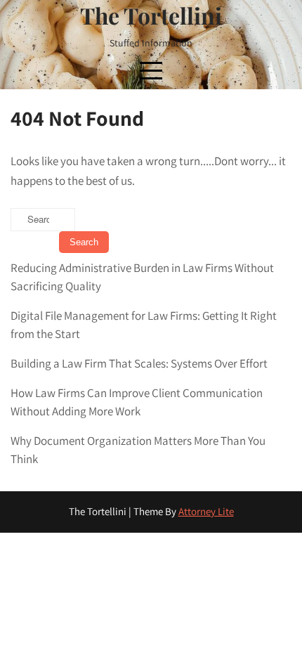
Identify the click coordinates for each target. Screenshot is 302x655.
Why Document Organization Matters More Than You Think (138, 450)
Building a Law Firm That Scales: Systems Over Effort (139, 363)
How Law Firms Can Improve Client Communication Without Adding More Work (137, 402)
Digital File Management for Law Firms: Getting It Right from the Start (144, 325)
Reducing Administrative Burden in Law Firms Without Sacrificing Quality (142, 277)
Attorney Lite (206, 511)
